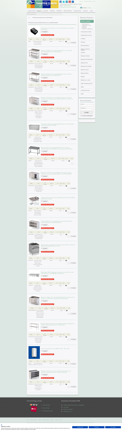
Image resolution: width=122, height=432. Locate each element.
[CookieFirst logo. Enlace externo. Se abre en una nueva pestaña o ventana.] (1, 425)
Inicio (29, 17)
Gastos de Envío (46, 405)
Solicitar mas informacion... (48, 35)
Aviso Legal (65, 407)
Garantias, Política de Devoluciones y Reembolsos (73, 405)
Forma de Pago (46, 408)
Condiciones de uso (67, 411)
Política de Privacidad (67, 409)
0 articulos (89, 7)
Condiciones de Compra (48, 410)
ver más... (45, 54)
